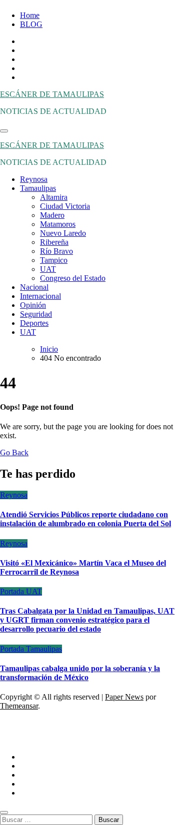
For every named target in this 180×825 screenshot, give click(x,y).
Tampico (54, 260)
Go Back (14, 452)
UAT (48, 269)
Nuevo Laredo (63, 233)
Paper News (124, 697)
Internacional (40, 296)
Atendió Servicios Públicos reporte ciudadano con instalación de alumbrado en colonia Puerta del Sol (85, 519)
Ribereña (54, 242)
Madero (52, 215)
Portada (13, 591)
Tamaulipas (38, 188)
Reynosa (34, 179)
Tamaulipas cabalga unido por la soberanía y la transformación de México (80, 673)
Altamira (54, 197)
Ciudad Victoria (65, 206)
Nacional (34, 287)
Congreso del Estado (73, 278)
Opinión (33, 305)
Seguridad (36, 314)
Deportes (34, 323)
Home (30, 15)
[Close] (4, 812)
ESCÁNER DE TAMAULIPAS (52, 94)
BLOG (31, 24)
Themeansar (19, 706)
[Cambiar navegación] (4, 130)
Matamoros (58, 224)
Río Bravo (56, 251)
